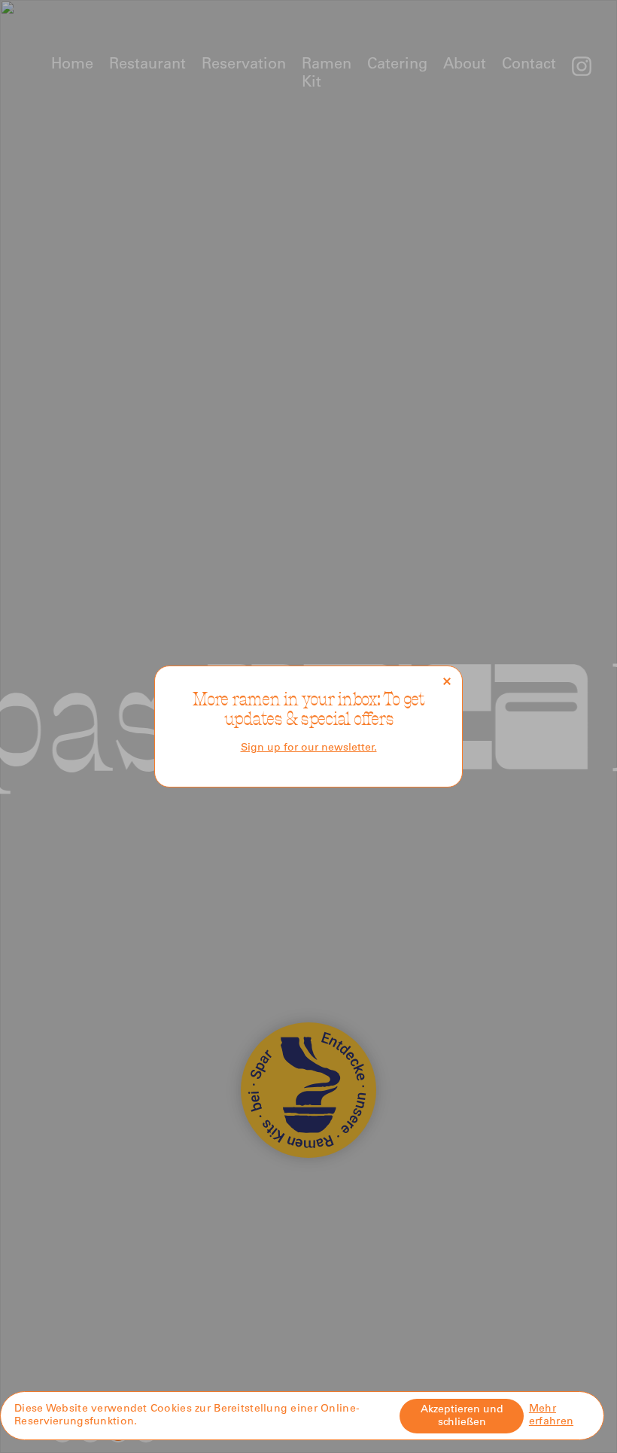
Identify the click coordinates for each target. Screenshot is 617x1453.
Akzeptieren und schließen (462, 1416)
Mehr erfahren (551, 1415)
